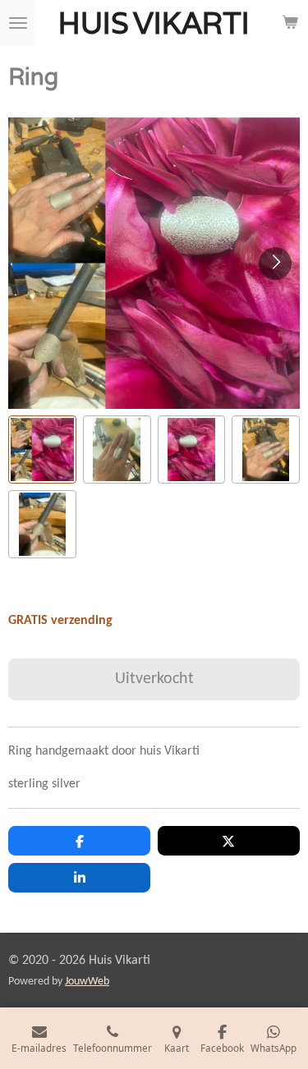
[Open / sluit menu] (18, 23)
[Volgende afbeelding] (275, 263)
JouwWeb (87, 981)
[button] (42, 449)
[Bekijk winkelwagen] (290, 23)
